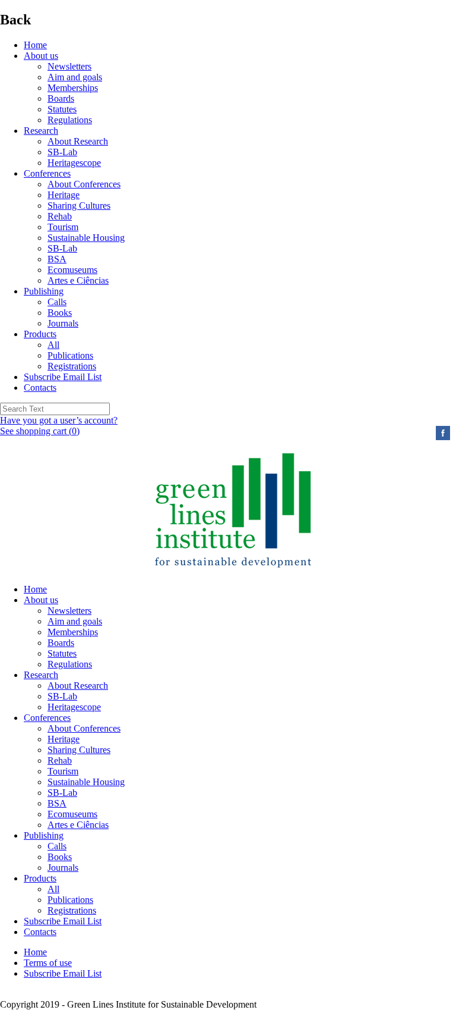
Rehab (60, 216)
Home (35, 45)
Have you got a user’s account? (59, 420)
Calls (57, 302)
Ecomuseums (72, 270)
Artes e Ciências (78, 280)
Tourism (63, 227)
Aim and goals (75, 77)
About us (41, 56)
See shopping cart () (40, 431)
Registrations (72, 366)
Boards (61, 98)
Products (40, 334)
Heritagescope (74, 163)
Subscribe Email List (63, 377)
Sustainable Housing (86, 238)
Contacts (40, 387)
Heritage (64, 195)
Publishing (44, 291)
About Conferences (84, 184)
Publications (70, 355)
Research (41, 131)
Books (60, 313)
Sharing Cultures (79, 205)
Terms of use (48, 963)
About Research (78, 141)
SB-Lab (62, 152)
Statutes (62, 109)
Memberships (73, 88)
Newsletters (69, 66)
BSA (57, 259)
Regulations (70, 120)
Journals (63, 323)
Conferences (47, 173)
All (53, 345)
